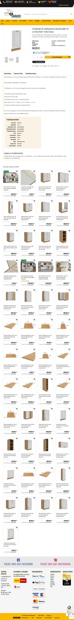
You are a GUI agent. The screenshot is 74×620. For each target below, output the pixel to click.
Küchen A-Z (49, 615)
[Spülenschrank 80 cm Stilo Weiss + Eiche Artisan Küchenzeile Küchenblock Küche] (28, 207)
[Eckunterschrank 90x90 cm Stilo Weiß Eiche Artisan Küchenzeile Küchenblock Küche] (63, 296)
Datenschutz (39, 618)
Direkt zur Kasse (64, 5)
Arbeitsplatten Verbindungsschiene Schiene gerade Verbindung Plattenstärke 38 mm (27, 188)
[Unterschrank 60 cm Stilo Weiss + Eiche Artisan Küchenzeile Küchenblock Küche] (45, 504)
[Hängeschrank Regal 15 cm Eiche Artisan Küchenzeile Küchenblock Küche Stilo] (45, 445)
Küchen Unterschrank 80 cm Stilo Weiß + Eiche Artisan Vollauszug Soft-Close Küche (45, 188)
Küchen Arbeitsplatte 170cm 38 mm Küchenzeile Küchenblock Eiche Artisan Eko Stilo (45, 485)
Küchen (8, 21)
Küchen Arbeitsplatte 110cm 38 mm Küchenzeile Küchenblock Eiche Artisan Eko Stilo (27, 485)
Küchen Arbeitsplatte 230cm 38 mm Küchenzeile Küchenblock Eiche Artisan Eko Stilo (62, 366)
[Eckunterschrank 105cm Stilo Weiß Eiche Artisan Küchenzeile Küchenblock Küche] (28, 415)
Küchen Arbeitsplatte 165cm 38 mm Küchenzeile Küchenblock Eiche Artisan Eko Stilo (63, 396)
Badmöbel (37, 21)
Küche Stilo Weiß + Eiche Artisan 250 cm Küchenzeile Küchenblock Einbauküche (10, 188)
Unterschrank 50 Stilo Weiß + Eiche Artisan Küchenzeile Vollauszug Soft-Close (10, 247)
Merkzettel (52, 583)
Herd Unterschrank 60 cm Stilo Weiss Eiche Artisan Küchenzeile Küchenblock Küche (62, 218)
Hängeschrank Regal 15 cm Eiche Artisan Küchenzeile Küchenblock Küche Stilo (45, 455)
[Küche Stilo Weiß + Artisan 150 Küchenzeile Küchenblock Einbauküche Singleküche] (63, 266)
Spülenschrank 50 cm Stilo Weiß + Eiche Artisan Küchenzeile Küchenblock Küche (27, 247)
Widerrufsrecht (25, 618)
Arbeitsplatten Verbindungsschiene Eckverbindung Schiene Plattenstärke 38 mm (10, 277)
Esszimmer (14, 21)
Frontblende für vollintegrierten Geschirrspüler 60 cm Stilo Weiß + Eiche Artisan (10, 544)
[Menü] (72, 606)
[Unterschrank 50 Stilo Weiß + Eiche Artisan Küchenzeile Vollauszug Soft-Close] (10, 237)
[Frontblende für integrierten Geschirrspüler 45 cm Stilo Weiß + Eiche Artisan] (63, 415)
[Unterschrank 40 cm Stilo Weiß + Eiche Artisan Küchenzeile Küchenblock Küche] (28, 445)
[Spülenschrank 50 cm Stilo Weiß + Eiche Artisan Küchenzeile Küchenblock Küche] (28, 237)
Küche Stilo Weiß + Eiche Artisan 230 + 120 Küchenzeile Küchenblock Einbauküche (27, 277)
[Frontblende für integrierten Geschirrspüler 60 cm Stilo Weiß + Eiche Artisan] (10, 474)
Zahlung (52, 581)
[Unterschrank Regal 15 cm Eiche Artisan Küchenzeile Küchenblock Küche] (45, 385)
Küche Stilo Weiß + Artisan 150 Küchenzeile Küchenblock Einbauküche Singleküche (62, 277)
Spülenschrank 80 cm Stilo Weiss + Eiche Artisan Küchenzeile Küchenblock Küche (27, 218)
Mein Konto (52, 584)
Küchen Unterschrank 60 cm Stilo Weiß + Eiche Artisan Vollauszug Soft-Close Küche (45, 247)
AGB (32, 618)
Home (2, 21)
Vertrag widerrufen (17, 617)
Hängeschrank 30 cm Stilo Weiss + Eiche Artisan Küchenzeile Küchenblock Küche (27, 515)
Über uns (52, 576)
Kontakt (52, 578)
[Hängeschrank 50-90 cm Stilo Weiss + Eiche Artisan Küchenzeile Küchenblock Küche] (28, 296)
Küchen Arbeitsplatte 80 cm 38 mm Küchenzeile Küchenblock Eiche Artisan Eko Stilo (27, 366)
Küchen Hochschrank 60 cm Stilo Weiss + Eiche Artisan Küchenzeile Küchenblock (10, 218)
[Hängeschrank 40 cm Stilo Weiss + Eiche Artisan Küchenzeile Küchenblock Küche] (45, 415)
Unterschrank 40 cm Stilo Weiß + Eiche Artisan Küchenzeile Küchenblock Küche (27, 455)
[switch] (69, 614)
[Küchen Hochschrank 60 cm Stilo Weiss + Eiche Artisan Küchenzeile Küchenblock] (10, 207)
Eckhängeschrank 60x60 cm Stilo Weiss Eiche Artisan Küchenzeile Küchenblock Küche (10, 307)
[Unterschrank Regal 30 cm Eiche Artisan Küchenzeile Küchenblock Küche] (63, 237)
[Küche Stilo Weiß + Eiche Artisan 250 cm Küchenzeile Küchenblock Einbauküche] (10, 177)
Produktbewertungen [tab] (30, 73)
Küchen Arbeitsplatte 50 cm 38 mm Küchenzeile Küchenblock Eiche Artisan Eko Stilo (10, 426)
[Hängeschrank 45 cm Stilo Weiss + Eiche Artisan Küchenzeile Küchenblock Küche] (45, 296)
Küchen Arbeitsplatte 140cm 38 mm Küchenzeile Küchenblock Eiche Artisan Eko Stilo (10, 396)
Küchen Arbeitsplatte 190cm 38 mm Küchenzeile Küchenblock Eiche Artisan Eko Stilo (28, 396)
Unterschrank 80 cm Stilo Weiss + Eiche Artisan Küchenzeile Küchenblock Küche (10, 515)
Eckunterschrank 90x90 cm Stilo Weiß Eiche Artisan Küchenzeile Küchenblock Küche (62, 307)
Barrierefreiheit (48, 618)
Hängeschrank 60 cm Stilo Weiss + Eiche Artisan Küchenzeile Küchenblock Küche (45, 218)
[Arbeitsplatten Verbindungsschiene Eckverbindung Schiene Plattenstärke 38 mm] (10, 266)
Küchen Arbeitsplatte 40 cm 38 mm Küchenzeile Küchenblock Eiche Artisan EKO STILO (45, 366)
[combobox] (48, 14)
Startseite (52, 574)
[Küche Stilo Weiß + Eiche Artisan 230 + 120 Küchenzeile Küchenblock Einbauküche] (28, 266)
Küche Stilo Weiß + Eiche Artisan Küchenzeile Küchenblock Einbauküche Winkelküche (45, 277)
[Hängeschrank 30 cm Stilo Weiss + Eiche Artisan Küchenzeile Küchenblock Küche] (28, 504)
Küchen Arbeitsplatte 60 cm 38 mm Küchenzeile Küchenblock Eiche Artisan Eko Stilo (27, 337)
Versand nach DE (13, 195)
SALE (2, 23)
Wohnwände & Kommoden (59, 21)
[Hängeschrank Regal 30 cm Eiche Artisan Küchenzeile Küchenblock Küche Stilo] (10, 444)
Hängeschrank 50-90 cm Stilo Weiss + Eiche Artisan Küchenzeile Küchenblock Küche (27, 307)
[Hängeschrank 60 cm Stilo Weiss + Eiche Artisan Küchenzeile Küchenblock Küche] (45, 207)
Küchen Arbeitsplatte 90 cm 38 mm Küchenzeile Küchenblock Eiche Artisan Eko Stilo (45, 337)
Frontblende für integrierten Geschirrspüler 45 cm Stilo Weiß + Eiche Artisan (62, 426)
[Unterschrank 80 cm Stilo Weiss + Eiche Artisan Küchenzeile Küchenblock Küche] (10, 504)
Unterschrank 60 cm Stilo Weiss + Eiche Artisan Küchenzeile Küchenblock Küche (45, 515)
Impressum (57, 618)
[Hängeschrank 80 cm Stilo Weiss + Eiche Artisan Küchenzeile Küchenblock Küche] (63, 177)
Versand (52, 579)
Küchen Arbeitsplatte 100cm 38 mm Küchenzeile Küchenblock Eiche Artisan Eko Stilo (10, 366)
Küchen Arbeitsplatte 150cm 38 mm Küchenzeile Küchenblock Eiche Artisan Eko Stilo (10, 337)
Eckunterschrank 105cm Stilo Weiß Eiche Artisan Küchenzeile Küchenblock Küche (27, 426)
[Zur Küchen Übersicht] (11, 14)
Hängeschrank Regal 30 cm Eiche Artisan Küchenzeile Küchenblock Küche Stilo (10, 455)
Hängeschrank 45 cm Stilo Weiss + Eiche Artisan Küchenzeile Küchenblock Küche (45, 307)
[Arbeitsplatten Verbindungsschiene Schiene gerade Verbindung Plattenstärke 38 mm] (28, 178)
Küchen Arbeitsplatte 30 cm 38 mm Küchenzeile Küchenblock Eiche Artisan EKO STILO (62, 337)
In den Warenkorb (57, 57)
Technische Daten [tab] (18, 73)
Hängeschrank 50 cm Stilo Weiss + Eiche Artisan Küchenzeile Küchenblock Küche (62, 515)
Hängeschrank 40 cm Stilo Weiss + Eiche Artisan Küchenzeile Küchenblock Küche (45, 426)
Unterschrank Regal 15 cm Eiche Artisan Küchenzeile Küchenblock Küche (45, 396)
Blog (51, 586)
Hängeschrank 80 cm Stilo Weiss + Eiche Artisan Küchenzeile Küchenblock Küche (62, 188)
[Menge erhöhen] (41, 57)
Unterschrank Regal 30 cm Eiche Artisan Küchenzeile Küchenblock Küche (62, 247)
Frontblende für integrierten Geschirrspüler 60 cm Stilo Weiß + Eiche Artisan (10, 485)
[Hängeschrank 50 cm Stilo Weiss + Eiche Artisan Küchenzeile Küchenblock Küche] (63, 504)
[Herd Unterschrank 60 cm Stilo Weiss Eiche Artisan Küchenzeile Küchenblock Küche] (63, 207)
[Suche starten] (72, 14)
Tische (70, 21)
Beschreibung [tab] (7, 73)
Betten (31, 21)
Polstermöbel (23, 21)
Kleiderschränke (46, 21)
